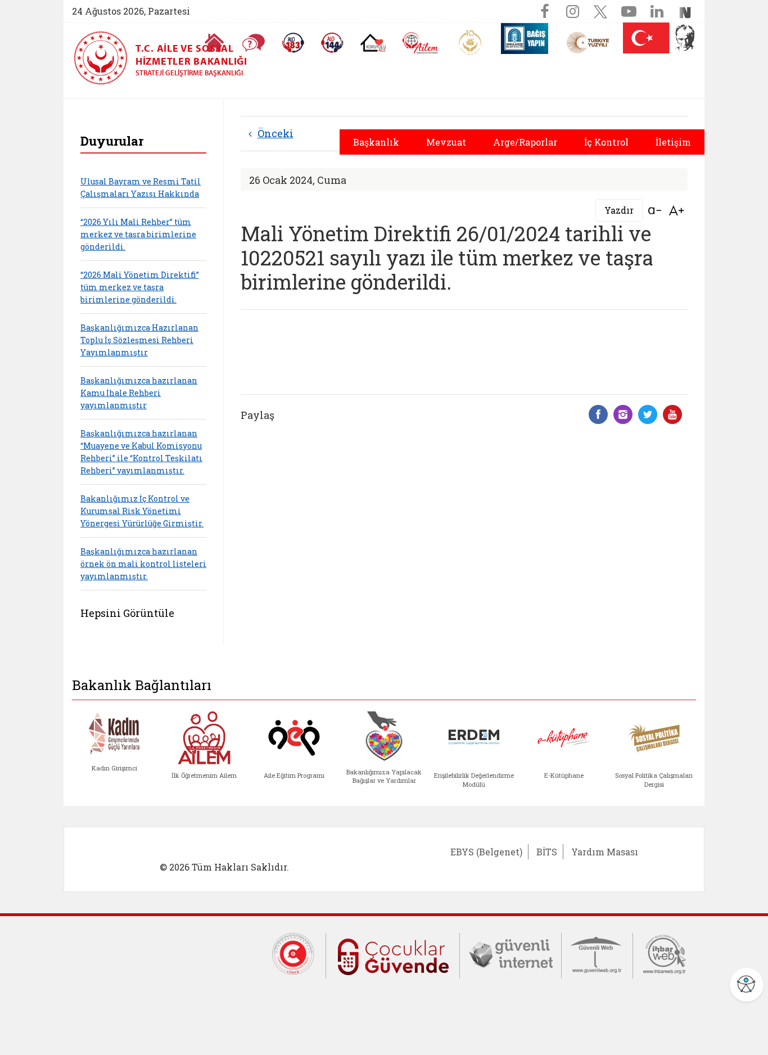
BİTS (546, 852)
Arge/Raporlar (525, 142)
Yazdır (619, 210)
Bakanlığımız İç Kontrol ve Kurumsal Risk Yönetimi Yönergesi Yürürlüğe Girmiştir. (142, 511)
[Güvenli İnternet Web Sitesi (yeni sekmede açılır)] (510, 953)
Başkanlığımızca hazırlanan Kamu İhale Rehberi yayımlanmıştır (138, 393)
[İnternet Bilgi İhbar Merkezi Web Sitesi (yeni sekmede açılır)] (664, 953)
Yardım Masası (604, 852)
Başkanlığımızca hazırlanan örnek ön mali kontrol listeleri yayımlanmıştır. (143, 563)
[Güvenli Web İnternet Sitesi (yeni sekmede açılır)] (597, 953)
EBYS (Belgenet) (486, 852)
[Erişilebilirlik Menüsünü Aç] (747, 985)
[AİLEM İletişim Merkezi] (421, 43)
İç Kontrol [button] (606, 142)
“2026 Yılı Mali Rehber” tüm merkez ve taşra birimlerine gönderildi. (138, 234)
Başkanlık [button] (376, 142)
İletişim (673, 142)
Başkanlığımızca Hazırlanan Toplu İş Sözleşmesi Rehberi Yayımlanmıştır (139, 340)
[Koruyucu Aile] (373, 43)
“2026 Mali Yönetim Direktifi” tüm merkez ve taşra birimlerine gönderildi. (139, 287)
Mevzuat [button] (446, 142)
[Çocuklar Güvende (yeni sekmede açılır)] (393, 954)
